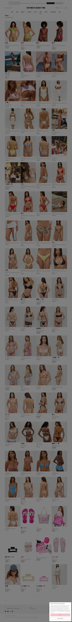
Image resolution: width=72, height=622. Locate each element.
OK (60, 614)
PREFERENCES (60, 618)
